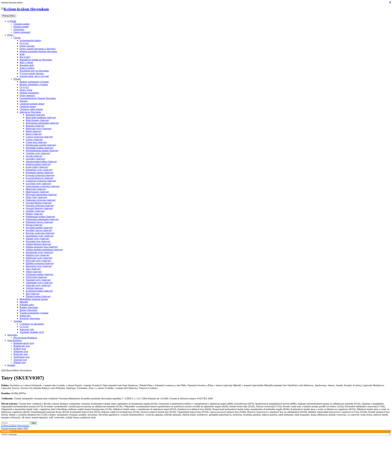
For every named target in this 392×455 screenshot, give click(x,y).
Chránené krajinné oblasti (32, 103)
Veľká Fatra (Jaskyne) (36, 277)
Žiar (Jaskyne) (33, 293)
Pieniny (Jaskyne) (34, 214)
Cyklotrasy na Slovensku (32, 324)
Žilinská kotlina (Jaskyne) (38, 296)
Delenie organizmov (29, 92)
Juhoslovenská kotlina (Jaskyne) (41, 161)
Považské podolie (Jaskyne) (39, 227)
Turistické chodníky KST (32, 332)
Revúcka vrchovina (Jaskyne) (40, 233)
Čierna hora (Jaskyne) (36, 142)
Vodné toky (25, 315)
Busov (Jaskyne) (34, 134)
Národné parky (27, 304)
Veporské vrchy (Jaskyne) (38, 280)
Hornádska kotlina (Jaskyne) (39, 147)
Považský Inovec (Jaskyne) (39, 230)
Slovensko (12, 335)
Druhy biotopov (27, 95)
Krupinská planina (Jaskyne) (39, 172)
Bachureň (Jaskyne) (35, 114)
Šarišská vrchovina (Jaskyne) (40, 263)
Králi (22, 54)
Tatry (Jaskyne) (33, 269)
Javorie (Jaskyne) (34, 156)
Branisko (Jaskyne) (35, 125)
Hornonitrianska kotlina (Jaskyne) (42, 150)
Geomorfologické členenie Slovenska (38, 98)
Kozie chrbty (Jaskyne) (37, 167)
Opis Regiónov (14, 340)
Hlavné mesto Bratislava (25, 337)
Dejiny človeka (27, 46)
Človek (17, 37)
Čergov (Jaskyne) (34, 139)
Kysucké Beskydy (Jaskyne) (39, 178)
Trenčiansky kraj (21, 357)
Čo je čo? (24, 43)
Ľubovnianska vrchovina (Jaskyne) (43, 186)
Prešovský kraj (20, 354)
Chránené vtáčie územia (31, 109)
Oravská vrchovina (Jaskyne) (40, 205)
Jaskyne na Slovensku (30, 112)
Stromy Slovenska (28, 310)
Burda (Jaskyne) (33, 131)
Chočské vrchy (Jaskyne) (38, 153)
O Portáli (11, 21)
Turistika (17, 321)
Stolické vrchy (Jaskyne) (37, 255)
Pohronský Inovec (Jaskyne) (39, 222)
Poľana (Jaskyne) (34, 225)
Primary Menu (8, 16)
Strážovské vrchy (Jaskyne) (39, 258)
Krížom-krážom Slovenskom (15, 426)
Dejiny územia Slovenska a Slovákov (38, 48)
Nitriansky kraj (20, 351)
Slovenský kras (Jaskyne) (38, 241)
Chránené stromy (28, 106)
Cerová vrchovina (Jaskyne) (39, 136)
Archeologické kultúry (30, 40)
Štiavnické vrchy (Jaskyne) (39, 266)
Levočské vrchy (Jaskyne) (38, 183)
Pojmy (10, 35)
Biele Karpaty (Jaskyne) (37, 120)
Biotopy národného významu (34, 84)
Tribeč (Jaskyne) (34, 271)
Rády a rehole (26, 62)
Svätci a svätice (27, 68)
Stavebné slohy (27, 65)
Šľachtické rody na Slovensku (34, 70)
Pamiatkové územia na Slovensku (36, 59)
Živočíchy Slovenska (30, 318)
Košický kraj (19, 348)
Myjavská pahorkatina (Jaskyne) (41, 194)
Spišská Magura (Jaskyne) (38, 244)
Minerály (24, 302)
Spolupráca (18, 29)
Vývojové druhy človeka (32, 73)
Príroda (17, 79)
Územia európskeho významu (34, 313)
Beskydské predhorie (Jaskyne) (41, 117)
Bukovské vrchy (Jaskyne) (38, 128)
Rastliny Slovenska (29, 307)
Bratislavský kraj (21, 346)
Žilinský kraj (19, 362)
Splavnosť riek (27, 329)
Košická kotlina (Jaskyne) (38, 164)
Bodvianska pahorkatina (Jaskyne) (42, 123)
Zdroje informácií (21, 32)
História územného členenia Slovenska (38, 51)
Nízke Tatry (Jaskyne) (36, 197)
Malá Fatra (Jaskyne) (36, 189)
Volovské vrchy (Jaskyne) (38, 285)
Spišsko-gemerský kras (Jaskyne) (42, 247)
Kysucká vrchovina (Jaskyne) (40, 175)
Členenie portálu (21, 24)
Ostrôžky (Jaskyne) (35, 211)
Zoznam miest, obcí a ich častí (34, 76)
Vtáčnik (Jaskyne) (34, 288)
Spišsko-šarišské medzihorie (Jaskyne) (44, 249)
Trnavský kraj (20, 359)
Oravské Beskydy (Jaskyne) (39, 208)
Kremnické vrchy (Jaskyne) (39, 169)
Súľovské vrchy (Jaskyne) (38, 260)
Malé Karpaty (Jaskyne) (37, 192)
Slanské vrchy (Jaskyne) (37, 238)
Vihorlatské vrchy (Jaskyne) (39, 282)
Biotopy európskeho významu (34, 81)
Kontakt (11, 365)
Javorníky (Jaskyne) (35, 158)
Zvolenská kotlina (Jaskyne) (39, 291)
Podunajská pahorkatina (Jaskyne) (42, 219)
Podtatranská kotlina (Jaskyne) (40, 216)
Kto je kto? (25, 57)
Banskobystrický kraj (23, 343)
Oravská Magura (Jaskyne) (39, 203)
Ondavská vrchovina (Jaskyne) (41, 200)
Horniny (24, 101)
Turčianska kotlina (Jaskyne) (39, 274)
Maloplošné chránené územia (34, 299)
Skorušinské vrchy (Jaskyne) (39, 236)
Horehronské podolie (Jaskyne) (41, 145)
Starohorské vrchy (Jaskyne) (39, 252)
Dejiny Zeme (26, 90)
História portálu (20, 26)
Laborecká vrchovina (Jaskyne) (41, 180)
